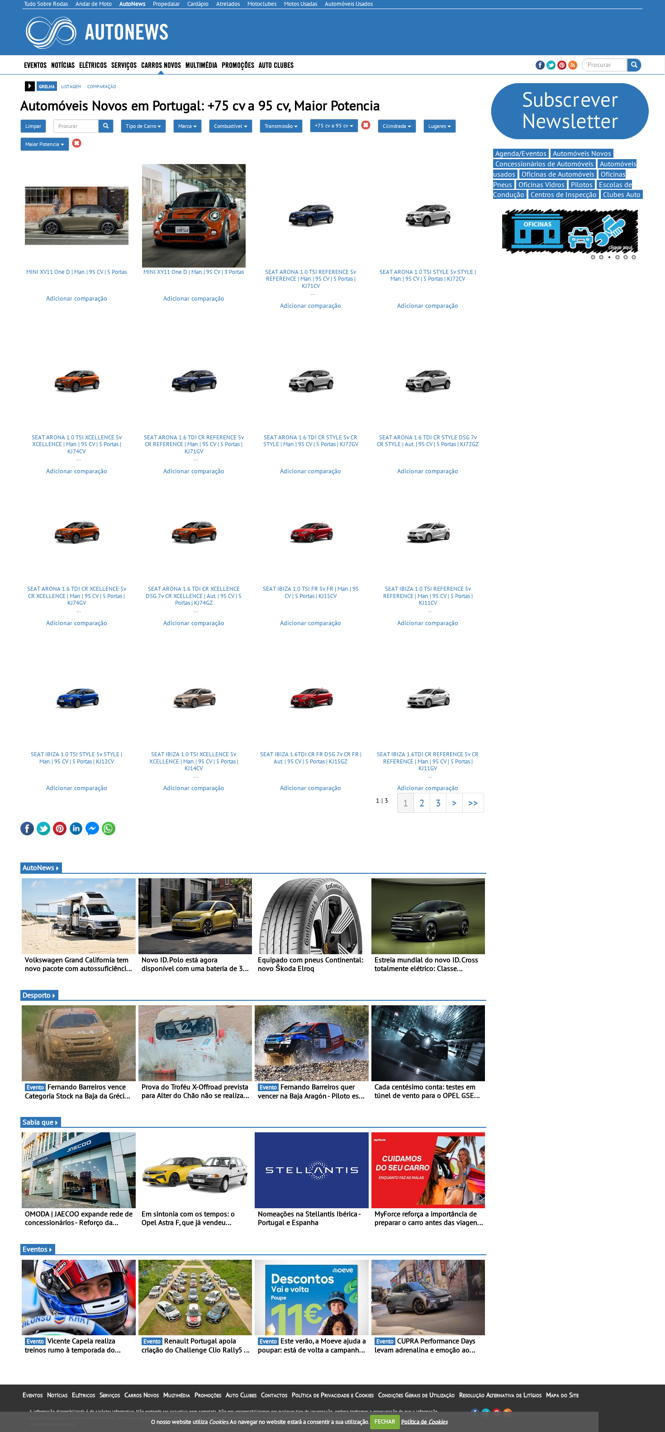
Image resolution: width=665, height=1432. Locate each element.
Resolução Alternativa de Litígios (500, 1395)
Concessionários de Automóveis (544, 163)
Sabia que (38, 1121)
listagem (71, 86)
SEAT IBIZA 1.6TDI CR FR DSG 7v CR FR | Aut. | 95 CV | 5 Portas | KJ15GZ (310, 757)
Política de (424, 1421)
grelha (47, 86)
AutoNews (38, 867)
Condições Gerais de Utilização (416, 1395)
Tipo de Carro (141, 125)
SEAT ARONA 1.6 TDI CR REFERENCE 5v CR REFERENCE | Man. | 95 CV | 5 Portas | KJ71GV (194, 444)
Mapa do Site (562, 1395)
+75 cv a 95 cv (332, 125)
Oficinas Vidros (541, 184)
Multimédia (201, 64)
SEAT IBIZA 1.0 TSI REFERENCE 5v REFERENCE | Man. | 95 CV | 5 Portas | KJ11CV (428, 596)
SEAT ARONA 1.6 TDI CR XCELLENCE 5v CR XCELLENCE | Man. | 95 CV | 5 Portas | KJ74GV (76, 596)
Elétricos (83, 1395)
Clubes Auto (622, 194)
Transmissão (279, 125)
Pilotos (582, 184)
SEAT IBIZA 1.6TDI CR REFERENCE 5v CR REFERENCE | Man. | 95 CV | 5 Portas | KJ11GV (428, 761)
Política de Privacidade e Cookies (333, 1395)
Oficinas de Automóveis (558, 174)
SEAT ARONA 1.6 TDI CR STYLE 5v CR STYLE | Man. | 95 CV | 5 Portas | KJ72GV (310, 440)
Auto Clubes (241, 1395)
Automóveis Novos (582, 153)
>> (473, 802)
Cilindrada (395, 125)
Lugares (437, 125)
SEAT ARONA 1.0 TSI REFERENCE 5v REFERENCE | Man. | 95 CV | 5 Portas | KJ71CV (310, 279)
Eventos (35, 64)
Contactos (274, 1395)
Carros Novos (161, 64)
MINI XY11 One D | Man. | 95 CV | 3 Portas (193, 272)
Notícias (57, 1395)
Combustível (229, 125)
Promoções (238, 64)
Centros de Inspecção (564, 194)
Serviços (110, 1395)
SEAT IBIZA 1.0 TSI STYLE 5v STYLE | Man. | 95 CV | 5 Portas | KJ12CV (76, 757)
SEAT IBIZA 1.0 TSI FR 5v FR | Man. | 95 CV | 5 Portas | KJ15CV (311, 592)
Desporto (37, 994)
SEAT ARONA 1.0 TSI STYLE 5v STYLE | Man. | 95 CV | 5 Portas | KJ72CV (428, 275)
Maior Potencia (43, 144)
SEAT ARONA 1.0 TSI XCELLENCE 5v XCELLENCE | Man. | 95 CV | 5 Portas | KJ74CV (77, 444)
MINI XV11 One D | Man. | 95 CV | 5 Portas (76, 272)
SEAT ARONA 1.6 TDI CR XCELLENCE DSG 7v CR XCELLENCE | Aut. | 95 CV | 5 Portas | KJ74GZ (194, 596)
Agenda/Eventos (520, 153)
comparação (101, 86)
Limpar (33, 125)
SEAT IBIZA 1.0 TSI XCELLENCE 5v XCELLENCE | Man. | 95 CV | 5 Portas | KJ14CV (193, 761)
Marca (185, 125)
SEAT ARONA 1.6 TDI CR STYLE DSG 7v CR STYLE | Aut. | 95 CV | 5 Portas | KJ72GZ (428, 440)
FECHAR (385, 1421)
